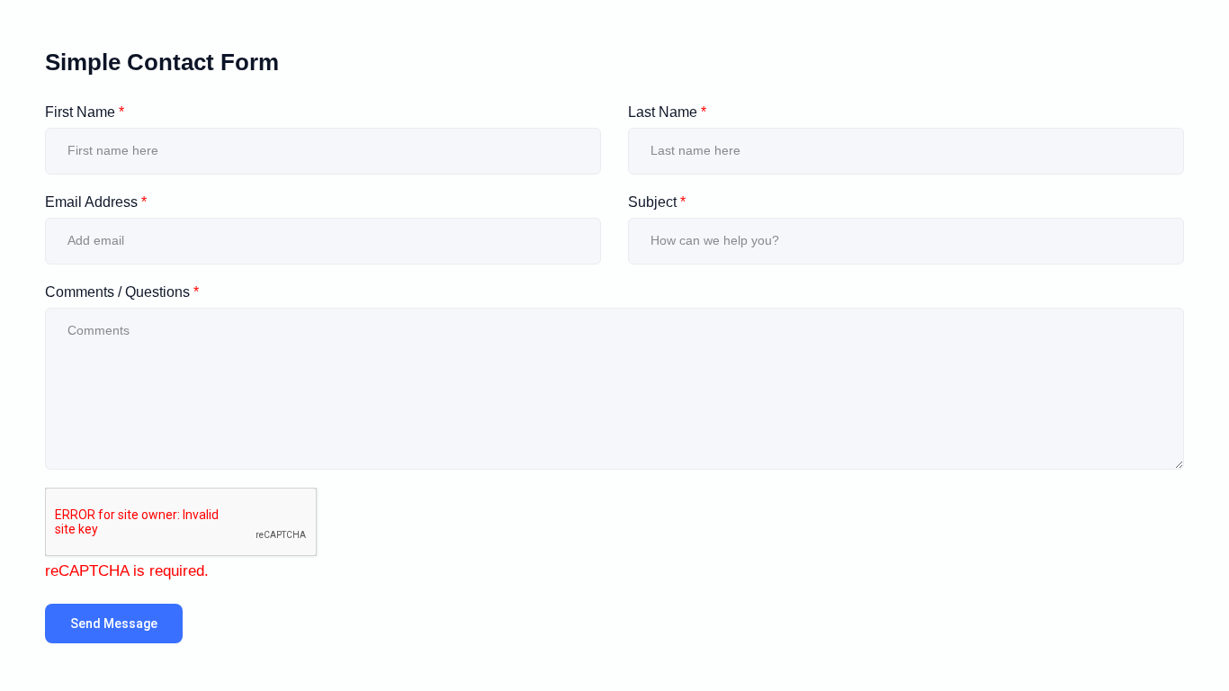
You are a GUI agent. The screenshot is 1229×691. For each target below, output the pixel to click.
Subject (657, 202)
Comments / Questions (122, 292)
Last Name (667, 112)
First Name (84, 112)
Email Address (96, 202)
